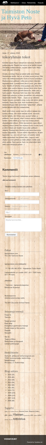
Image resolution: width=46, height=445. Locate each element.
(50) (11, 385)
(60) (11, 388)
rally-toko (11, 419)
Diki (9, 411)
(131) (11, 395)
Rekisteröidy (31, 2)
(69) (11, 401)
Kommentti (8, 216)
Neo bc (7, 337)
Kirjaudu (41, 2)
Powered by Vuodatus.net (34, 442)
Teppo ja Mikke (10, 339)
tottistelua (17, 158)
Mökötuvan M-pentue (12, 287)
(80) (11, 377)
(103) (11, 393)
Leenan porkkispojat (12, 344)
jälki (31, 415)
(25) (11, 375)
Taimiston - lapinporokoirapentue (17, 285)
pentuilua (6, 419)
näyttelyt (35, 415)
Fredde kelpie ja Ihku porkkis (15, 328)
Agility (6, 411)
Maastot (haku (23, 411)
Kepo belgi (8, 323)
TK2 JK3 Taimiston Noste (14, 256)
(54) (11, 382)
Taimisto (8, 317)
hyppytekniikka (27, 415)
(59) (11, 380)
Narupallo (8, 333)
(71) (11, 390)
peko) (39, 415)
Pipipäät (7, 330)
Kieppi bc (8, 315)
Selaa (24, 2)
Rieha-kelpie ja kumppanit (14, 341)
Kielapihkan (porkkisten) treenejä (16, 326)
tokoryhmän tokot (16, 57)
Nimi (7, 191)
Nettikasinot (15, 2)
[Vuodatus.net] (10, 439)
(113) (11, 398)
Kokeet (12, 411)
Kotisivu (16, 207)
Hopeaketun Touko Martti (32, 268)
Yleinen (18, 414)
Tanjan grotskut (10, 321)
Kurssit (17, 411)
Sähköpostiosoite (17, 198)
